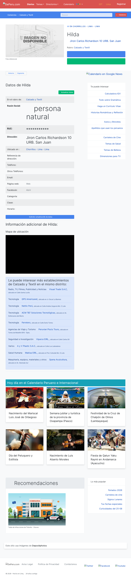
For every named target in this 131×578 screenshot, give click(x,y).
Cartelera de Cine (112, 137)
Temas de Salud (113, 143)
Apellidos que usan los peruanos (107, 128)
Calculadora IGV (113, 93)
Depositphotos (39, 545)
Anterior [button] (11, 73)
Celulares (122, 15)
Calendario (68, 4)
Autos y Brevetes (112, 121)
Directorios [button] (51, 4)
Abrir (28, 190)
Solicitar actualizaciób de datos (40, 217)
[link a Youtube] (120, 565)
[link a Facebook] (104, 565)
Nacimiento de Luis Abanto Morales (61, 457)
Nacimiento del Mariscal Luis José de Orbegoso (23, 415)
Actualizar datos (67, 92)
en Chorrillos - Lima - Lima (85, 26)
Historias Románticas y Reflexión (107, 112)
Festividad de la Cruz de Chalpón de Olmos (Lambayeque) (105, 417)
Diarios (30, 4)
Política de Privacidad (48, 564)
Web (28, 183)
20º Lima (105, 4)
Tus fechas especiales (111, 504)
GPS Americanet (29, 299)
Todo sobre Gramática (110, 100)
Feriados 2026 (115, 490)
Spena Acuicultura (58, 359)
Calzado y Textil (26, 15)
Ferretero (26, 322)
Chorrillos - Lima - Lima (37, 149)
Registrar (121, 4)
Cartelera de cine (113, 494)
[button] (79, 4)
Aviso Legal (27, 564)
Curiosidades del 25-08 (110, 508)
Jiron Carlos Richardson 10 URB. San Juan (95, 41)
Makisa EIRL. (31, 352)
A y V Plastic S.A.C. (26, 346)
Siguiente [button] (20, 73)
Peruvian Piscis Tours (49, 329)
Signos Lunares (114, 499)
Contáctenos (70, 564)
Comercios (12, 15)
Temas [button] (39, 4)
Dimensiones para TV (110, 156)
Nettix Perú (27, 306)
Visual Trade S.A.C (58, 289)
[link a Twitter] (88, 565)
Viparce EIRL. (42, 339)
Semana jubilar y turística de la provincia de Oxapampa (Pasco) (65, 417)
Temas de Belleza (112, 150)
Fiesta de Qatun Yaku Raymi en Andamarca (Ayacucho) (104, 459)
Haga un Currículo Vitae (109, 106)
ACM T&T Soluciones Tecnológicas (38, 312)
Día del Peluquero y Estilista (20, 457)
